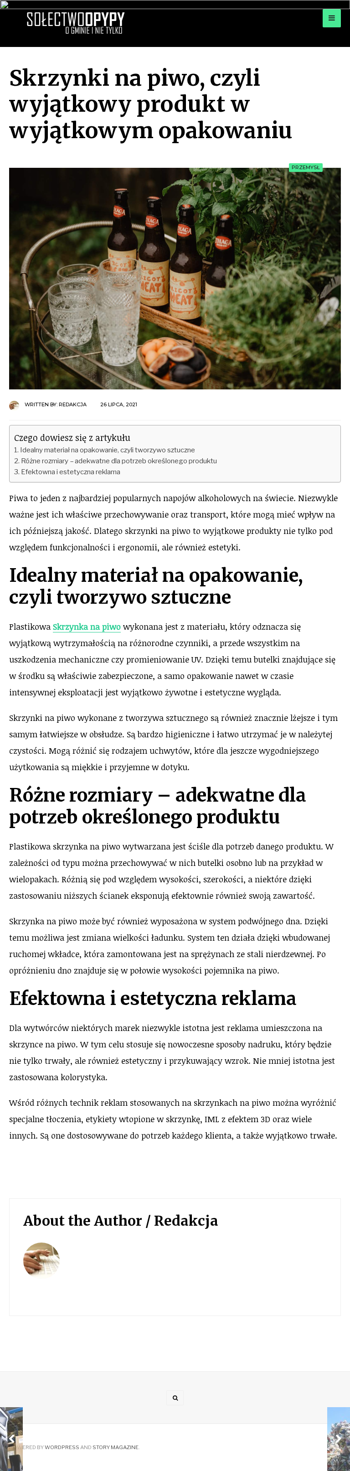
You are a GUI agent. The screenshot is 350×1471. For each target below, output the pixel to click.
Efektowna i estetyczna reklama (70, 471)
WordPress (62, 1447)
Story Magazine (116, 1447)
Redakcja (73, 404)
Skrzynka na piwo (87, 626)
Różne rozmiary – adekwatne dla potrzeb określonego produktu (119, 460)
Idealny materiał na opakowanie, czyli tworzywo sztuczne (107, 449)
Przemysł (306, 167)
